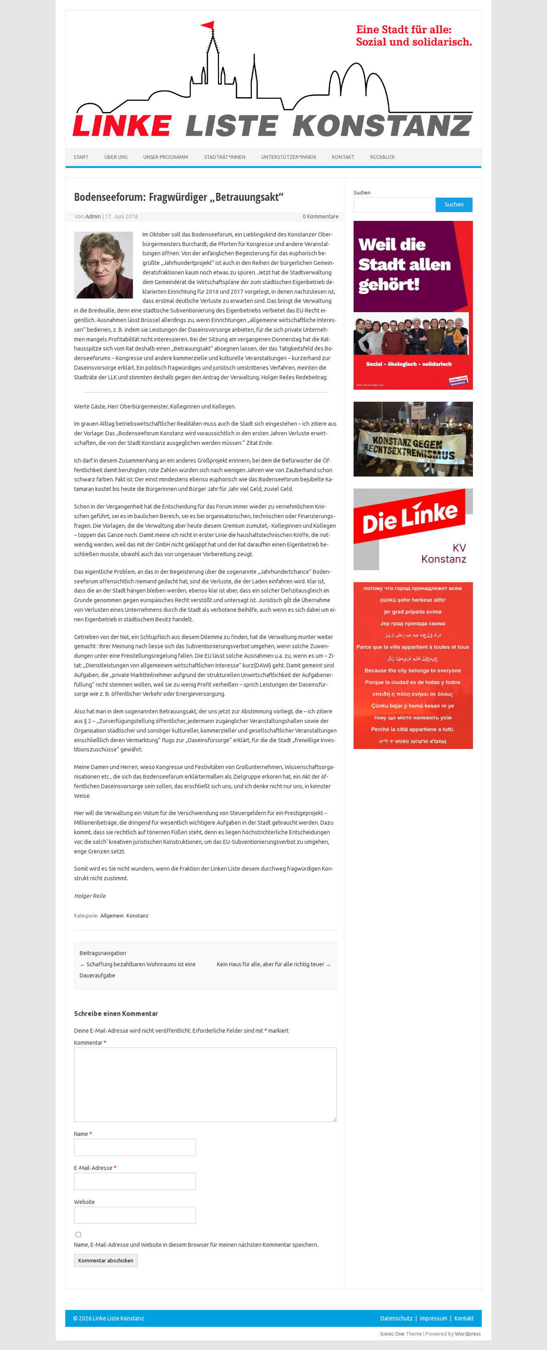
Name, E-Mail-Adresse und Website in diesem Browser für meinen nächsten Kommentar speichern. (196, 1245)
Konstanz (138, 915)
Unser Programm (165, 157)
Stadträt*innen (224, 157)
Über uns (116, 157)
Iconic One (392, 1333)
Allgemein (112, 915)
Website (84, 1202)
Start (81, 157)
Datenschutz (396, 1318)
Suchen (362, 192)
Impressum (433, 1318)
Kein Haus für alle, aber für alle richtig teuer (274, 964)
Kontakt (343, 157)
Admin (93, 216)
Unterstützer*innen (288, 157)
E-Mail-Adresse (95, 1168)
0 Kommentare (321, 216)
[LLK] (272, 134)
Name (83, 1134)
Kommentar (90, 1043)
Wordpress (468, 1333)
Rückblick (382, 157)
